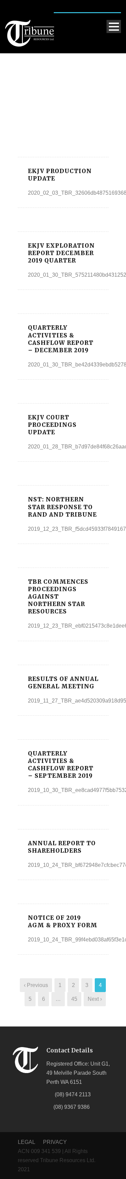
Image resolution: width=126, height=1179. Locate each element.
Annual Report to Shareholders (62, 847)
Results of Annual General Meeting (63, 682)
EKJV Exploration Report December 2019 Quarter (61, 253)
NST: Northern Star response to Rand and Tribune (62, 507)
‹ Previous (36, 985)
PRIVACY (55, 1142)
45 (74, 999)
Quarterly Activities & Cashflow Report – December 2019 (60, 339)
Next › (95, 999)
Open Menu (114, 26)
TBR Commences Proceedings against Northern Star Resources (58, 596)
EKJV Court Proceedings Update (52, 425)
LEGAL (27, 1142)
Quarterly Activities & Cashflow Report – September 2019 (60, 764)
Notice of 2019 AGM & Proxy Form (62, 921)
